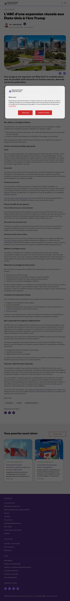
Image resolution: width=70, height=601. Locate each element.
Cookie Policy (12, 106)
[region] (35, 102)
